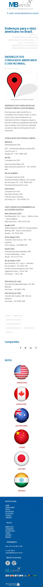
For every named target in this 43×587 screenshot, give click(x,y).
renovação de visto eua (13, 328)
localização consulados (13, 320)
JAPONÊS (8, 535)
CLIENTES (8, 516)
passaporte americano (13, 324)
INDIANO (8, 537)
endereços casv (18, 315)
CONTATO (8, 518)
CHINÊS (7, 533)
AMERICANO (9, 527)
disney (8, 315)
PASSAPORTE (9, 512)
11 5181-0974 (10, 551)
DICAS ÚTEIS (9, 514)
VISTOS (7, 510)
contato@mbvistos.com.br (13, 553)
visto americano (29, 328)
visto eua (9, 332)
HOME (7, 505)
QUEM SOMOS (10, 508)
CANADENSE (9, 529)
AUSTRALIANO (10, 531)
